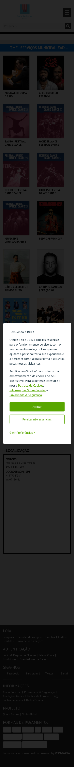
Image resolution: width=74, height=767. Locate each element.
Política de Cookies (30, 385)
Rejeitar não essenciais (37, 419)
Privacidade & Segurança (25, 395)
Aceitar (37, 406)
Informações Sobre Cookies (27, 390)
